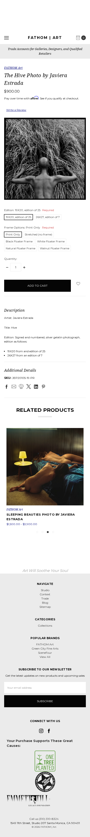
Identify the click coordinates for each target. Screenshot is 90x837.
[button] (45, 761)
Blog (45, 602)
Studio (45, 590)
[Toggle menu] (6, 37)
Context (45, 594)
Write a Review (16, 110)
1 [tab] (37, 532)
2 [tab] (42, 532)
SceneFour (45, 652)
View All (45, 657)
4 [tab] (53, 532)
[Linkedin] (36, 386)
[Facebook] (6, 386)
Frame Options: (29, 227)
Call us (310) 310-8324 (44, 819)
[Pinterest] (43, 386)
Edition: (29, 210)
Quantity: (10, 258)
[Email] (14, 386)
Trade (45, 598)
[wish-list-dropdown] (78, 284)
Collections (45, 625)
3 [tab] (48, 532)
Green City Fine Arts (45, 648)
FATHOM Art (45, 644)
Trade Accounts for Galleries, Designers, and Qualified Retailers (45, 51)
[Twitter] (28, 386)
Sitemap (45, 607)
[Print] (21, 386)
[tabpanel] (45, 477)
